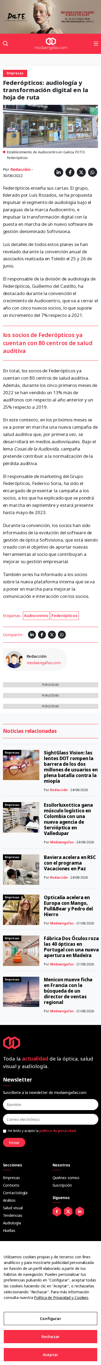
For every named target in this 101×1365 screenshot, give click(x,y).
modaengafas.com (44, 662)
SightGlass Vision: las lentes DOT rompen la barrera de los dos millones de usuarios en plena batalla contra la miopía (71, 767)
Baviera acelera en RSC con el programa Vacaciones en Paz (70, 863)
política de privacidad (57, 1130)
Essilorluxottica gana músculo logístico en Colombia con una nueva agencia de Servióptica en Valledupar (68, 819)
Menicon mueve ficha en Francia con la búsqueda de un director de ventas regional (68, 990)
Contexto (11, 1185)
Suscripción (62, 1185)
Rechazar (50, 1336)
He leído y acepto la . (42, 1130)
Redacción (20, 169)
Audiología (12, 1222)
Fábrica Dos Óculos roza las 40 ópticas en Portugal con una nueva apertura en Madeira (71, 946)
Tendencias (12, 1215)
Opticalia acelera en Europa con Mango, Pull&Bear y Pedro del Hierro (68, 905)
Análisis (9, 1200)
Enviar (14, 1142)
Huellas (9, 1230)
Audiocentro (36, 615)
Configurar (50, 1318)
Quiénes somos (66, 1177)
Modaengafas (62, 842)
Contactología (15, 1192)
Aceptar (50, 1354)
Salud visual (13, 1207)
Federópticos (65, 615)
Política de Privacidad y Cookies (61, 1297)
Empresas (11, 1177)
